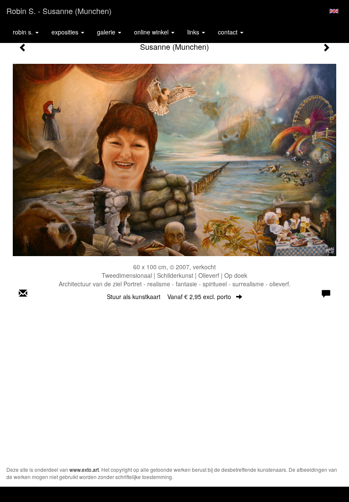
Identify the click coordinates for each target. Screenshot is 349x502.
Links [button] (194, 32)
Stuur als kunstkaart (169, 296)
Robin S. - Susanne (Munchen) (59, 10)
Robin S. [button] (23, 32)
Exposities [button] (65, 32)
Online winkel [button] (152, 32)
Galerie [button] (107, 32)
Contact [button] (228, 32)
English (334, 11)
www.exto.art (84, 469)
